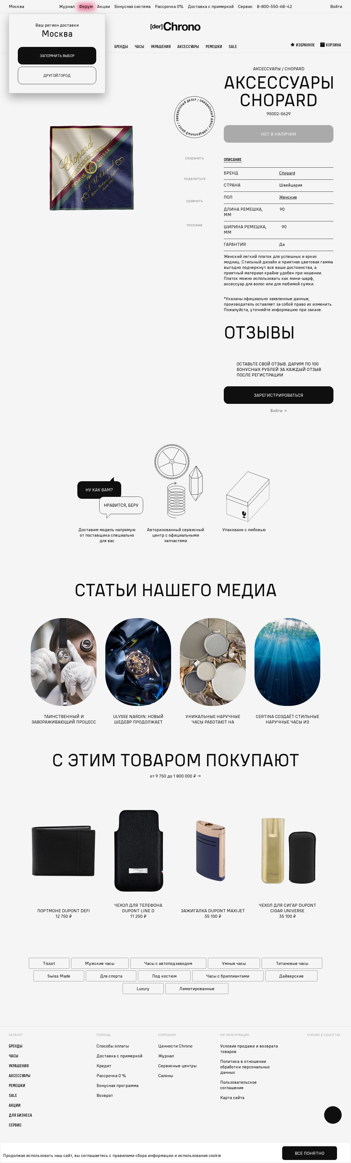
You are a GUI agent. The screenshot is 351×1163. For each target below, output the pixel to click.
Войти (336, 6)
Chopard (287, 173)
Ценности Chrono (175, 1046)
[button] (19, 6)
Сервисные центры (177, 1065)
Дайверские (291, 976)
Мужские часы (99, 963)
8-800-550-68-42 (274, 6)
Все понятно (309, 1153)
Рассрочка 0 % (111, 1075)
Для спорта (111, 976)
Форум (86, 6)
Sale (233, 46)
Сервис (245, 6)
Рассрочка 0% (169, 6)
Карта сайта (232, 1097)
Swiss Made (58, 976)
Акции (103, 6)
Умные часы (234, 963)
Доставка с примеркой (211, 6)
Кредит (104, 1065)
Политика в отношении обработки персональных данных (245, 1066)
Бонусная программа (117, 1085)
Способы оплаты (113, 1046)
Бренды (121, 46)
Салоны (165, 1075)
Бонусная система (132, 6)
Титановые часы (292, 963)
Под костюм (164, 976)
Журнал (67, 6)
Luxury (143, 988)
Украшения (161, 46)
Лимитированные (196, 988)
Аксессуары (188, 46)
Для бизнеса (20, 1115)
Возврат (105, 1095)
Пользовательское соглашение (238, 1084)
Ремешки (214, 46)
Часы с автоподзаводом (168, 963)
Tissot (49, 963)
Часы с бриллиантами (227, 976)
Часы (139, 46)
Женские (288, 197)
